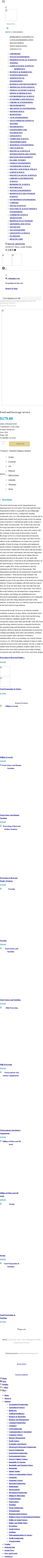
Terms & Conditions (21, 1374)
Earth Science (17, 172)
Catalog (14, 40)
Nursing (14, 63)
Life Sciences (16, 148)
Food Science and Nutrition (10, 1000)
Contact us (15, 49)
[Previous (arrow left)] (1, 1389)
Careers (14, 203)
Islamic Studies (18, 160)
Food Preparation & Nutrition (7, 1316)
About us (19, 37)
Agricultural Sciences (22, 66)
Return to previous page (8, 305)
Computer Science (19, 139)
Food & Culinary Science (22, 90)
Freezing (3, 941)
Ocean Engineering (20, 57)
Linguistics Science (20, 233)
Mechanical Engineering (23, 108)
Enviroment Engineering (23, 200)
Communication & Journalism (20, 1432)
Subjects (29, 37)
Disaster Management (21, 157)
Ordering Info (26, 40)
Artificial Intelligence (22, 87)
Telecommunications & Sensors (20, 1535)
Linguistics (15, 136)
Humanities (15, 114)
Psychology (16, 187)
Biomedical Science (20, 184)
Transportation (18, 142)
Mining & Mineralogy (21, 93)
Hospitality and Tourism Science (21, 1465)
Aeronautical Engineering (18, 1404)
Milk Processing (6, 1064)
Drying (2, 1255)
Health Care (16, 239)
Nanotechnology (19, 75)
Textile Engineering (20, 190)
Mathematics (16, 127)
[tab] (7, 499)
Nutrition (15, 236)
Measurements (17, 105)
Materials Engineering (22, 145)
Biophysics (19, 69)
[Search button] (7, 28)
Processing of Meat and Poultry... (12, 657)
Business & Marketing (21, 72)
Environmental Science (22, 96)
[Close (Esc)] (1, 1386)
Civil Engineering (19, 118)
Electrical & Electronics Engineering (22, 1447)
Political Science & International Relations (24, 1517)
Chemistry (15, 54)
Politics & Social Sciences (23, 175)
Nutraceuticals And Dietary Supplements (10, 1131)
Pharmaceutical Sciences (23, 60)
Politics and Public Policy (23, 169)
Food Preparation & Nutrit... (11, 689)
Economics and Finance (22, 99)
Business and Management (23, 84)
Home (12, 37)
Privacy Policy (21, 1364)
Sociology (15, 227)
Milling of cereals (6, 757)
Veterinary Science (20, 166)
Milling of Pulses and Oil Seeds (9, 1194)
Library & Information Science (20, 1474)
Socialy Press (17, 43)
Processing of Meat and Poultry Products (8, 879)
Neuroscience (17, 111)
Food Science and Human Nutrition (9, 816)
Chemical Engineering (21, 102)
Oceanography (17, 230)
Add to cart (20, 444)
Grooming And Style (20, 224)
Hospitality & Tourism (21, 221)
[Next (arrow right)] (3, 1389)
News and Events (18, 46)
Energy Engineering (20, 163)
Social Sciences (18, 206)
